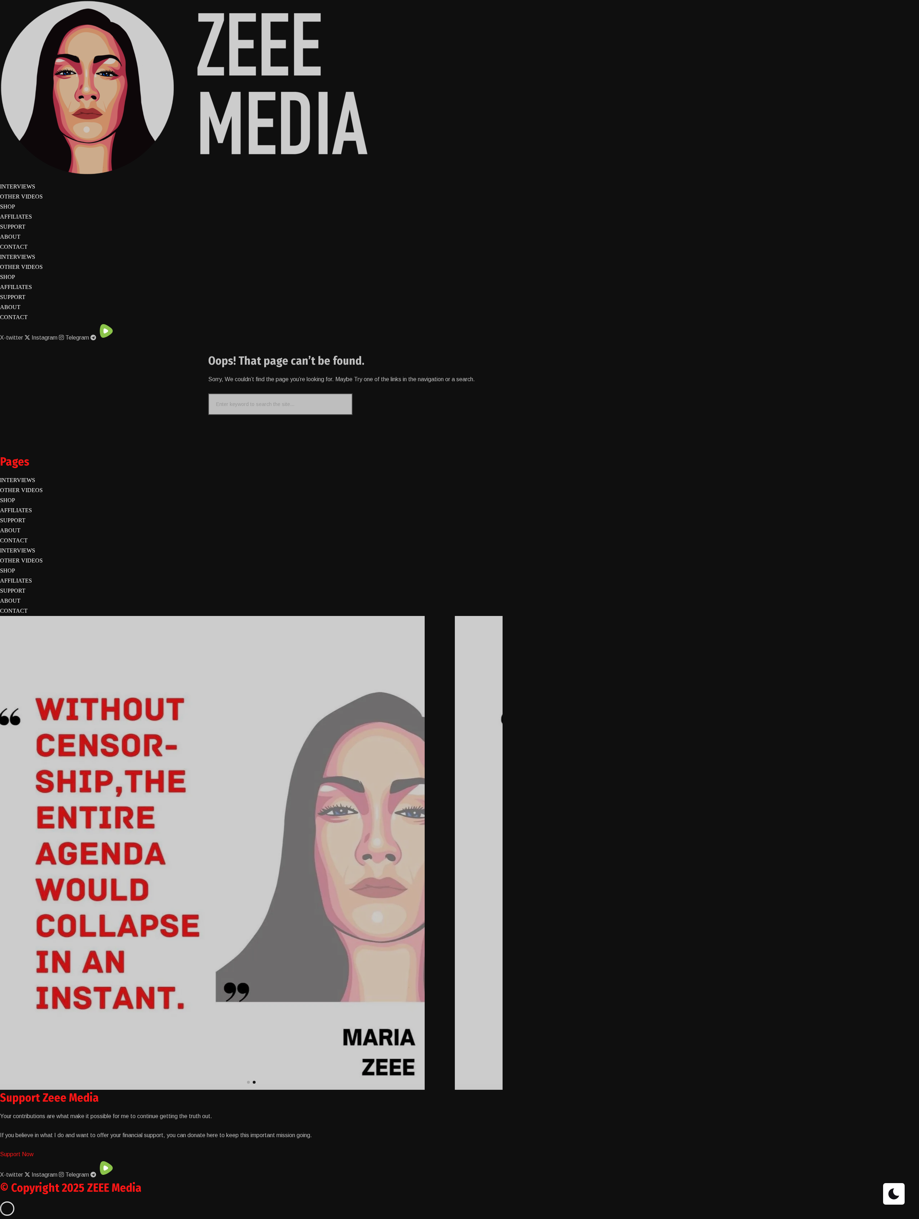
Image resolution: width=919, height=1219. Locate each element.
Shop (7, 207)
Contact (14, 247)
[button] (248, 1082)
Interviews (17, 186)
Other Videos (21, 196)
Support (12, 227)
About (10, 237)
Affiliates (16, 217)
